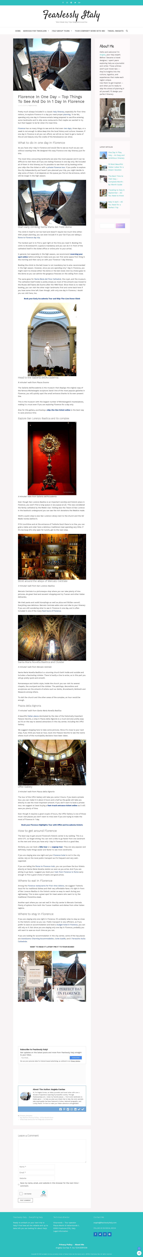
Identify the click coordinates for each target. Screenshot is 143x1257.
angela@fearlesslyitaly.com (105, 1223)
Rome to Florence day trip (29, 237)
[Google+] (79, 2)
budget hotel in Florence (67, 925)
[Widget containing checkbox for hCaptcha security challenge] (32, 1193)
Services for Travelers (35, 31)
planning (67, 114)
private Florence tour (56, 167)
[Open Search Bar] (127, 30)
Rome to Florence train (45, 866)
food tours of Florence (51, 611)
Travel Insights (115, 31)
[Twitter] (75, 2)
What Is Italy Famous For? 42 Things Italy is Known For (36, 1119)
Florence (21, 128)
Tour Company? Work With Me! (90, 31)
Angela (102, 55)
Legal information (60, 1231)
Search (120, 225)
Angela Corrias (58, 1089)
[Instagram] (67, 2)
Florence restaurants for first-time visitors (46, 886)
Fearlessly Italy (71, 15)
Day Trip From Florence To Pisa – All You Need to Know (36, 1117)
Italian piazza (33, 716)
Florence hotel (59, 855)
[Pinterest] (71, 2)
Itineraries (29, 1115)
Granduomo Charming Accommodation (37, 939)
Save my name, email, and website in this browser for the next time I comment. (49, 1184)
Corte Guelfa (60, 939)
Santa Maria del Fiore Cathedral (47, 279)
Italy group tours (61, 31)
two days (67, 128)
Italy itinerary (58, 112)
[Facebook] (63, 2)
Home (18, 31)
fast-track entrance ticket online (62, 805)
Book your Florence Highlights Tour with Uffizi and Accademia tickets (52, 825)
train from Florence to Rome (67, 872)
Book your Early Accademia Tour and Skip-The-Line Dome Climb (52, 299)
